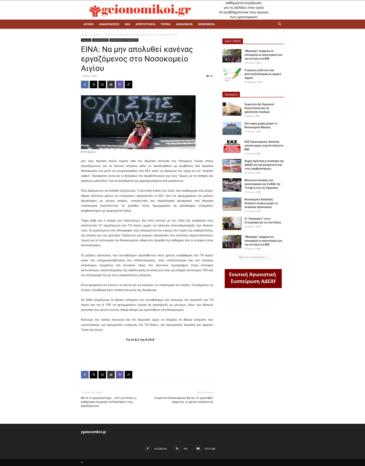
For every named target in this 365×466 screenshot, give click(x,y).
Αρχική (84, 34)
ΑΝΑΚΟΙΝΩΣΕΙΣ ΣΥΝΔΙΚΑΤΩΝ (124, 40)
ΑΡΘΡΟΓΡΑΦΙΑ (145, 24)
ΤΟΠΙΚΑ (166, 24)
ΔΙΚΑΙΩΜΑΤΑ (184, 24)
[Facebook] (85, 84)
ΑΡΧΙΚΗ (89, 24)
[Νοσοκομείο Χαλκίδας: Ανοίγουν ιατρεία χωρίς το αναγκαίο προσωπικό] (231, 204)
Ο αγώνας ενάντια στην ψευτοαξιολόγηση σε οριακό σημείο (262, 74)
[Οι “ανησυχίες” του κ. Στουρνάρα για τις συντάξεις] (231, 223)
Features (96, 34)
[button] (279, 24)
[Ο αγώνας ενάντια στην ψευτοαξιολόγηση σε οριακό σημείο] (231, 75)
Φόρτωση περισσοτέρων (252, 257)
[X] (93, 84)
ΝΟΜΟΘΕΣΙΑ (206, 24)
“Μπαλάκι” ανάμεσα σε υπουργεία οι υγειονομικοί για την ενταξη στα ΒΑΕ (263, 54)
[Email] (102, 84)
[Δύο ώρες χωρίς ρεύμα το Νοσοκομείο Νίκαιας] (231, 128)
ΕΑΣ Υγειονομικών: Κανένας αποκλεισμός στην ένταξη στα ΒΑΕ (263, 145)
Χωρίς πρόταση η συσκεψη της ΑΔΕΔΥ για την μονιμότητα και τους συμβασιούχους (264, 164)
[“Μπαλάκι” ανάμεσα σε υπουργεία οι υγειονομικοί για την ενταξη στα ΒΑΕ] (231, 55)
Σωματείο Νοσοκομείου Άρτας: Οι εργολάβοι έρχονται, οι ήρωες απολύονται (184, 400)
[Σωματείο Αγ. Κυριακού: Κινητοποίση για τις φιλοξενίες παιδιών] (231, 109)
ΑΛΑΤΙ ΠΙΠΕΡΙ (233, 41)
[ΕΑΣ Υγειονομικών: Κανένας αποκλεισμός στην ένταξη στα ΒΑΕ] (231, 146)
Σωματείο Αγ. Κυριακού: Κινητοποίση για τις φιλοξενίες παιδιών (259, 108)
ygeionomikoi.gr (93, 432)
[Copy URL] (128, 84)
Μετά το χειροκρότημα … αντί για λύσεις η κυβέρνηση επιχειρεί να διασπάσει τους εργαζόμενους (108, 402)
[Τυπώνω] (111, 84)
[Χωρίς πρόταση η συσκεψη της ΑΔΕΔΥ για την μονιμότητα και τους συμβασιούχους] (231, 165)
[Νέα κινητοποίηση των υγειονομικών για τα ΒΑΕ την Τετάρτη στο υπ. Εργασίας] (231, 185)
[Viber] (120, 84)
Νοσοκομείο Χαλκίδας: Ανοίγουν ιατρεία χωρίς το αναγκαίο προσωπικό (261, 203)
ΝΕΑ (127, 24)
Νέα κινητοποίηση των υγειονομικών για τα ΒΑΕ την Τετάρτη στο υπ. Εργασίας (262, 184)
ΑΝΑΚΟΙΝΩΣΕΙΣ (109, 24)
